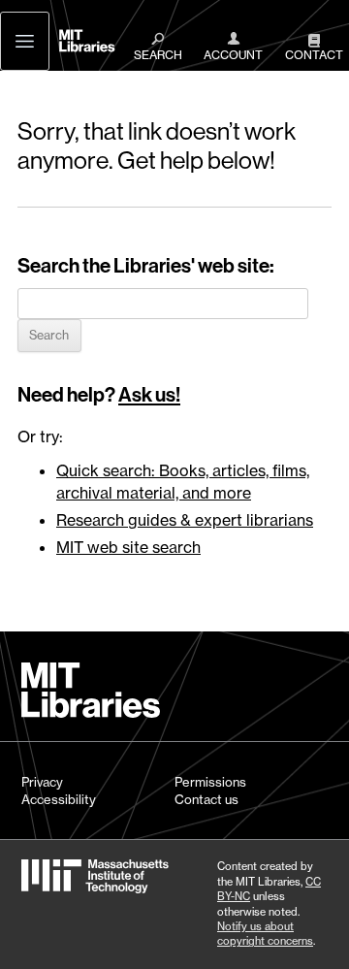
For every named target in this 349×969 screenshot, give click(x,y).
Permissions (210, 782)
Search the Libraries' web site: (145, 265)
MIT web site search (128, 547)
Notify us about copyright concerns (265, 934)
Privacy (42, 782)
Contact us (206, 799)
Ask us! (149, 394)
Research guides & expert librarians (184, 520)
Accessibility (58, 799)
